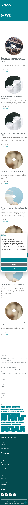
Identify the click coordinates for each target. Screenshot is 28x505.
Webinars (3, 484)
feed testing (11, 415)
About (2, 442)
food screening (4, 418)
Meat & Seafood (5, 464)
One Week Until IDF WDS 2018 (12, 171)
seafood (2, 429)
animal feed (9, 407)
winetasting (16, 431)
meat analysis (14, 420)
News (2, 474)
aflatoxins (3, 407)
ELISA (2, 413)
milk (8, 422)
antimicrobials (4, 411)
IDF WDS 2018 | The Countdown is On (13, 285)
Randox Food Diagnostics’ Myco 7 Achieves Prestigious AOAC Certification (14, 374)
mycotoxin (3, 424)
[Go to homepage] (6, 5)
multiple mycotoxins (20, 422)
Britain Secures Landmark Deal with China (13, 323)
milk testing (13, 422)
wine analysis (3, 431)
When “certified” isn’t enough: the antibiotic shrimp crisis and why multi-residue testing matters (13, 363)
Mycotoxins (3, 393)
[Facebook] (2, 494)
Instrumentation (5, 448)
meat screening (21, 420)
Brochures (3, 382)
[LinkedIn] (10, 494)
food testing (11, 418)
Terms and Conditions (19, 503)
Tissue (2, 397)
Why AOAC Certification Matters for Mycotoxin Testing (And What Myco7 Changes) (14, 359)
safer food (22, 426)
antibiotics (12, 409)
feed (12, 413)
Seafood (2, 395)
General (4, 71)
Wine (2, 400)
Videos (2, 476)
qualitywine (12, 426)
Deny (14, 268)
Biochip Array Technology (12, 411)
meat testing (3, 422)
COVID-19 (3, 384)
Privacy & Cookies (8, 503)
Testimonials (4, 482)
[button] (26, 5)
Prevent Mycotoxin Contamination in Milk (14, 209)
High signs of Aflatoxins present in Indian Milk (12, 97)
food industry (17, 415)
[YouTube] (14, 494)
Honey (2, 388)
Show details (21, 256)
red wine (17, 426)
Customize (13, 264)
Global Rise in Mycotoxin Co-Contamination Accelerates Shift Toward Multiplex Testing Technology (13, 366)
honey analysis (21, 418)
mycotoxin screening (16, 424)
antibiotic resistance (5, 409)
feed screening (4, 415)
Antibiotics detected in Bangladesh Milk (13, 134)
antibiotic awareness (16, 407)
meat (9, 420)
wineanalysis (22, 429)
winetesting (22, 431)
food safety (23, 415)
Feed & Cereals (5, 458)
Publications (4, 480)
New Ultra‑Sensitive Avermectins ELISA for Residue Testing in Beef (14, 370)
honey (16, 418)
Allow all (14, 260)
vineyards (8, 429)
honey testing (4, 420)
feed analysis (17, 413)
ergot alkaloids (7, 413)
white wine (13, 429)
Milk (7, 71)
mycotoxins (9, 424)
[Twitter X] (6, 494)
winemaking (10, 431)
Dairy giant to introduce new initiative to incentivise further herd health (13, 59)
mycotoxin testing (4, 426)
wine (18, 429)
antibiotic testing (19, 409)
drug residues (21, 411)
